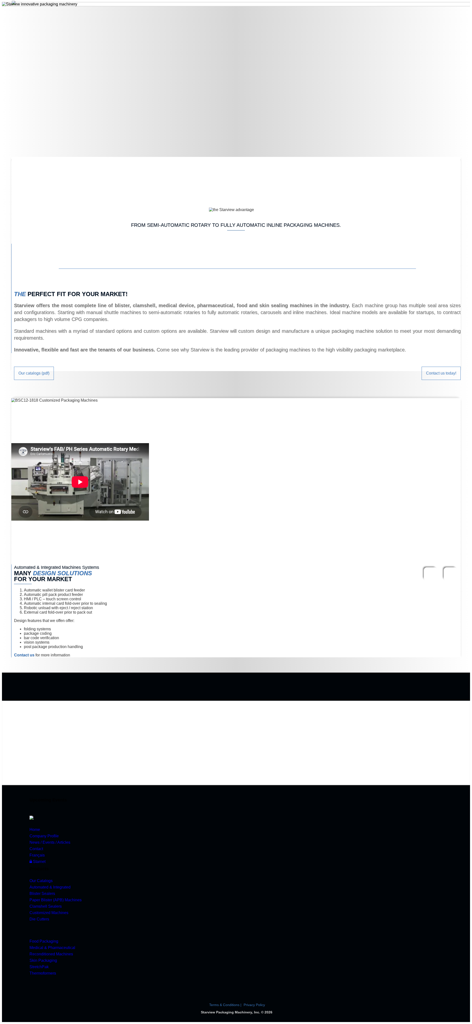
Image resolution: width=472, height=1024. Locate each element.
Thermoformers (43, 973)
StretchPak (39, 967)
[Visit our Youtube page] (36, 983)
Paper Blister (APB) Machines (56, 900)
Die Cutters (39, 919)
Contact (36, 849)
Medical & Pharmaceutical (52, 948)
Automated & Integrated (50, 887)
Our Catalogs (41, 881)
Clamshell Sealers (46, 906)
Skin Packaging (43, 960)
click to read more (117, 749)
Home (35, 830)
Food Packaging (44, 941)
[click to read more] (31, 818)
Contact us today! (441, 373)
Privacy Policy (254, 1005)
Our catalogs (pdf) (33, 373)
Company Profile (44, 836)
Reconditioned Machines (51, 954)
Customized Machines (49, 913)
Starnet (38, 861)
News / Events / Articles (50, 842)
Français (37, 855)
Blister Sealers (42, 893)
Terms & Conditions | (225, 1005)
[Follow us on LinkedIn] (53, 983)
